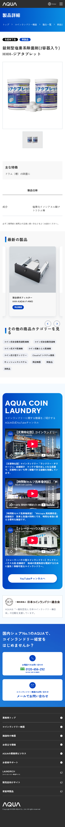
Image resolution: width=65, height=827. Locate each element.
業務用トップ (9, 717)
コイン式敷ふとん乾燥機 (39, 348)
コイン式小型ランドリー (15, 355)
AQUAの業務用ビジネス (14, 753)
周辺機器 (36, 361)
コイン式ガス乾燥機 (13, 348)
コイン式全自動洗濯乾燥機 (16, 341)
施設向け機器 (9, 735)
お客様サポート (10, 762)
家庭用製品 (8, 791)
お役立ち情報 (9, 744)
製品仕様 (32, 190)
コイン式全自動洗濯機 (45, 341)
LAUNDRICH (11, 772)
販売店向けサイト (11, 782)
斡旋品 (50, 361)
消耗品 (7, 368)
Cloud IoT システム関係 (43, 355)
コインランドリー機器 (14, 726)
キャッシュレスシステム (15, 361)
